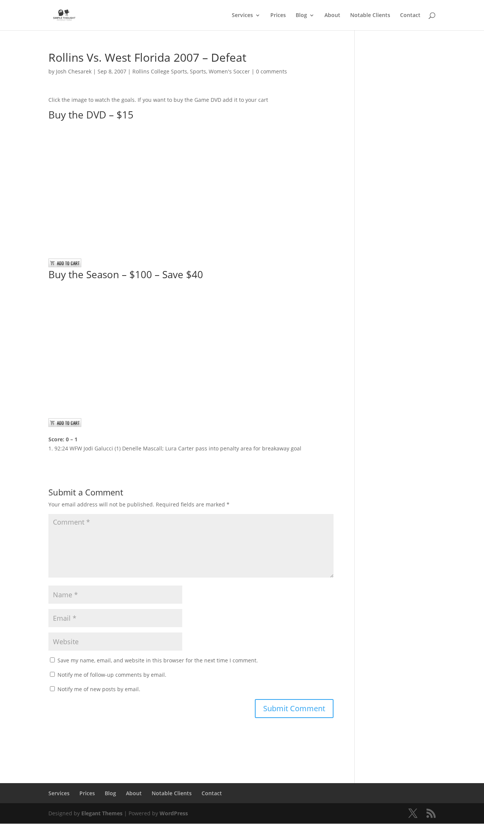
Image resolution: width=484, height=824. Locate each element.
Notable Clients (370, 15)
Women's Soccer (229, 71)
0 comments (271, 71)
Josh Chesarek (74, 71)
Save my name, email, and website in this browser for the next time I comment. (157, 660)
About (332, 15)
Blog (301, 15)
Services (242, 15)
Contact (410, 15)
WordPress (174, 813)
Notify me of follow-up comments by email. (111, 674)
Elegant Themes (102, 813)
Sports (198, 71)
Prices (278, 15)
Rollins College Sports (159, 71)
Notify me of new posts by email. (98, 689)
